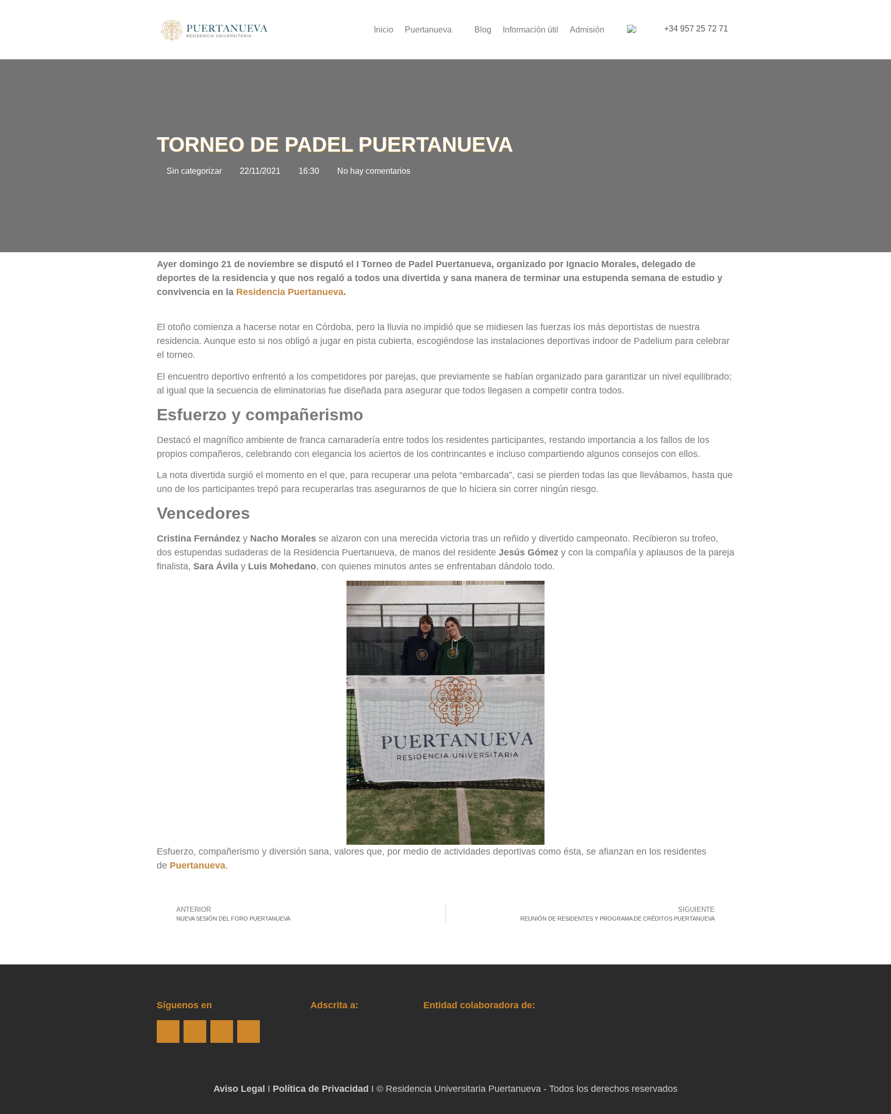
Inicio (383, 29)
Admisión (587, 29)
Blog (482, 29)
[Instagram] (195, 1031)
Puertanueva (428, 29)
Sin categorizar (194, 171)
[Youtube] (221, 1031)
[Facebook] (168, 1031)
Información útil (530, 29)
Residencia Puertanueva (289, 292)
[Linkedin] (248, 1031)
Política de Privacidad (321, 1089)
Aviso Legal (239, 1089)
